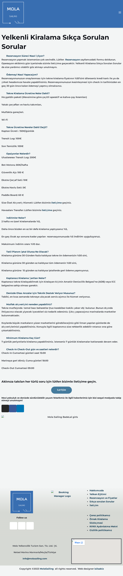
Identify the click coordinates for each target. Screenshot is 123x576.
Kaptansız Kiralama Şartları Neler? (26, 278)
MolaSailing (47, 568)
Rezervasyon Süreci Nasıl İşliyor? (25, 56)
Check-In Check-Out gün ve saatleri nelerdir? (32, 349)
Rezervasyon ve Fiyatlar (103, 498)
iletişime (56, 202)
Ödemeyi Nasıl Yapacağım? (22, 74)
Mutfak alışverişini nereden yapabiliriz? (29, 304)
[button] (62, 56)
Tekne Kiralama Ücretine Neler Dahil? (28, 93)
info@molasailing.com (35, 558)
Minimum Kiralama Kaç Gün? (23, 338)
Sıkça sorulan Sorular (102, 501)
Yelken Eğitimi (98, 494)
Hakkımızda (97, 490)
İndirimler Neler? (16, 218)
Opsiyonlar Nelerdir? (18, 153)
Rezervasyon (72, 59)
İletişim (94, 505)
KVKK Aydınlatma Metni (104, 526)
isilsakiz (99, 568)
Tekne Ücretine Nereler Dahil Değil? (26, 127)
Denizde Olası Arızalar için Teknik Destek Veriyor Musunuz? (40, 293)
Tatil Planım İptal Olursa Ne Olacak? (27, 251)
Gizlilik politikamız (101, 530)
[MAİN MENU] (120, 12)
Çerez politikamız (100, 515)
